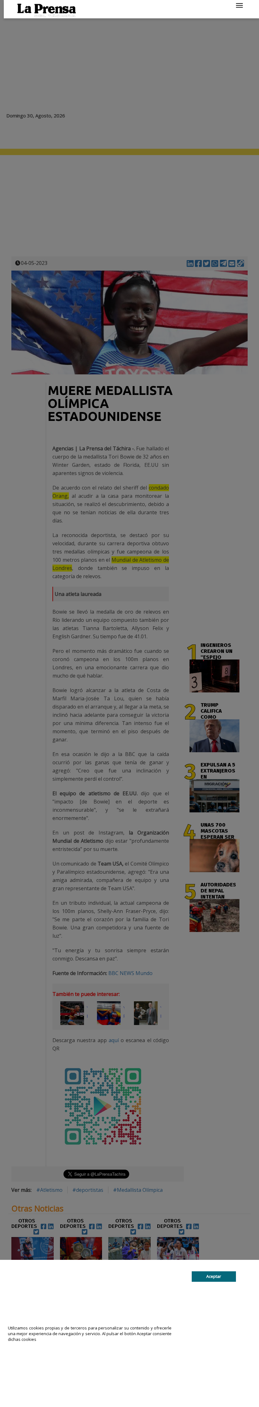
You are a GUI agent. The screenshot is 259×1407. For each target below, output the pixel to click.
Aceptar (213, 1276)
